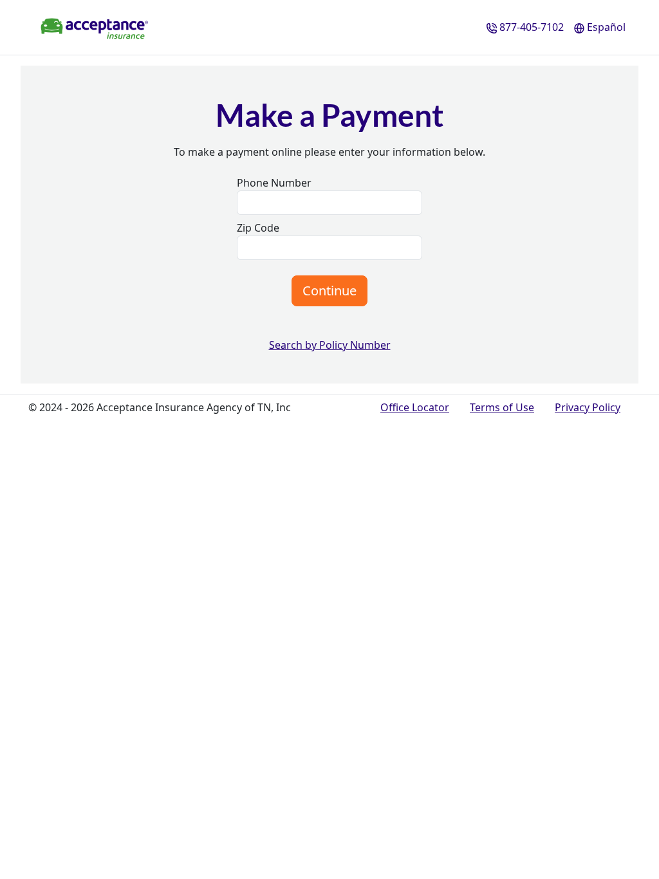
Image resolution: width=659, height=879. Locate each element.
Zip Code (258, 228)
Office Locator (414, 407)
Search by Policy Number (330, 345)
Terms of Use (502, 407)
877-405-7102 (531, 27)
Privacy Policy (587, 407)
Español (606, 27)
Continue (329, 290)
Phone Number (274, 183)
